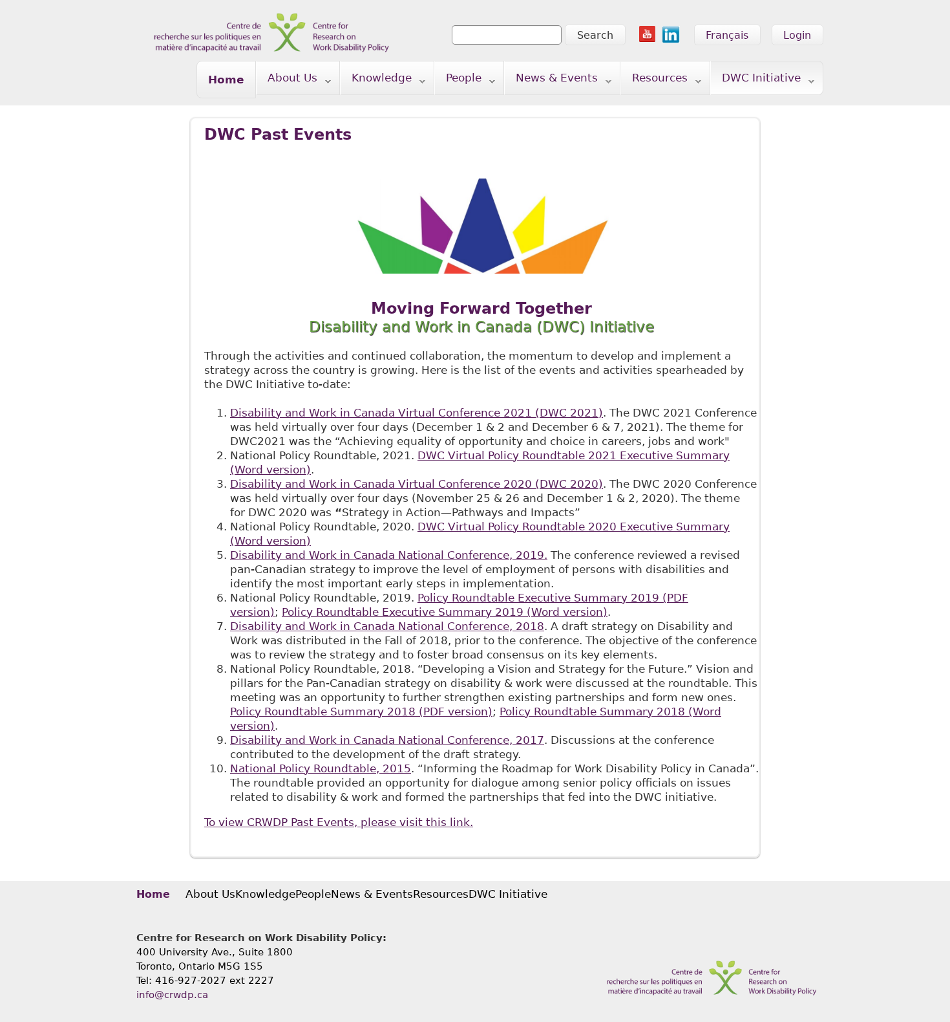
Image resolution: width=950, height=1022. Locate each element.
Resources (654, 80)
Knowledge (376, 80)
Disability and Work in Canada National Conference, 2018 (387, 626)
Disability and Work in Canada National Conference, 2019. (388, 555)
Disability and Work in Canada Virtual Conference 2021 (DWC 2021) (416, 412)
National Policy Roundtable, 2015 (320, 768)
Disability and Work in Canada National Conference (387, 740)
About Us (287, 80)
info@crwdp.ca (172, 995)
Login (797, 35)
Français (727, 35)
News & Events (551, 80)
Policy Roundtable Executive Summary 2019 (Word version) (444, 611)
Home (226, 79)
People (458, 80)
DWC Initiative (756, 80)
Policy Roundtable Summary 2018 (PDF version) (361, 711)
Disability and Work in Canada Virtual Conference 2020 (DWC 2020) (416, 483)
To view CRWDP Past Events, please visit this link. (338, 822)
